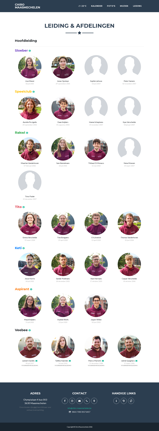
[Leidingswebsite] (131, 401)
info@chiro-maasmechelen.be (79, 408)
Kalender (96, 6)
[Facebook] (65, 401)
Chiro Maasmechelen (27, 6)
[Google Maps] (94, 401)
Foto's (111, 6)
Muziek (124, 6)
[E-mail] (79, 401)
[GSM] (87, 401)
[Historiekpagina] (124, 401)
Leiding (137, 6)
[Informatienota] (116, 401)
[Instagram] (72, 401)
